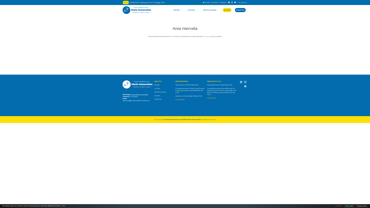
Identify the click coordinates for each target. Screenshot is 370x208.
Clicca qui (207, 36)
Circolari (214, 2)
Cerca (243, 2)
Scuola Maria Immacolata (139, 94)
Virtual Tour (240, 10)
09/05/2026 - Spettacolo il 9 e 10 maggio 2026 (147, 2)
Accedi (206, 2)
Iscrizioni (227, 10)
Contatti (222, 2)
